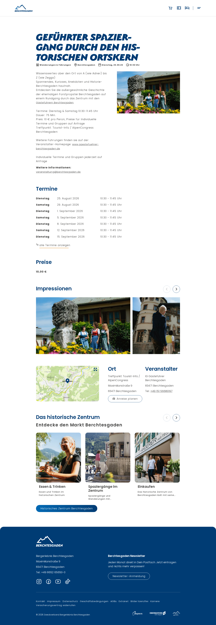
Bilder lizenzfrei (139, 601)
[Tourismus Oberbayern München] (157, 615)
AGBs (113, 601)
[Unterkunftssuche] (187, 8)
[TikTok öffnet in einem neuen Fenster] (68, 582)
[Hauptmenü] (199, 8)
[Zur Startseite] (24, 8)
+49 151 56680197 (161, 391)
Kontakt (40, 601)
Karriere (155, 601)
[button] (166, 289)
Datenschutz (70, 601)
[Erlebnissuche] (179, 8)
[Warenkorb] (170, 8)
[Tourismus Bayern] (137, 615)
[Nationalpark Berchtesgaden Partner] (176, 615)
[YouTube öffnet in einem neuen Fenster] (58, 582)
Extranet (124, 601)
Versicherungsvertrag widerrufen (56, 605)
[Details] (58, 491)
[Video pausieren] (90, 478)
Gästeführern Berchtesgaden (55, 102)
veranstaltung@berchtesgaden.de (58, 172)
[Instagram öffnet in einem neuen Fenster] (39, 582)
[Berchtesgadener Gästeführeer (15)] (83, 325)
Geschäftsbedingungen (94, 601)
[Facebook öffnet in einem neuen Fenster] (48, 582)
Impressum (54, 601)
